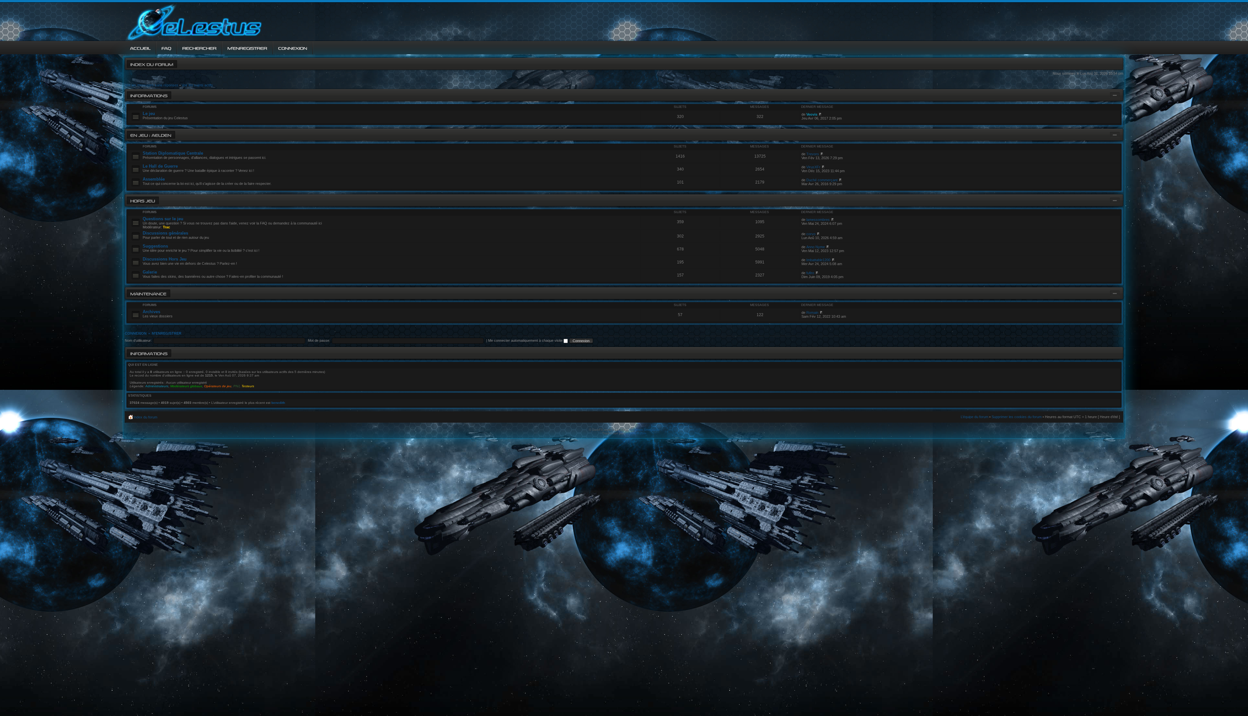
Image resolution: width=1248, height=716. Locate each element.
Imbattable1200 (818, 260)
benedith (278, 402)
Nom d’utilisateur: (138, 340)
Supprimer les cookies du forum (1017, 417)
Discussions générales (165, 233)
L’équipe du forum (974, 417)
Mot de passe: (319, 340)
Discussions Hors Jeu (165, 259)
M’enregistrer (166, 333)
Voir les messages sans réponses (151, 85)
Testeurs (247, 386)
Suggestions (155, 246)
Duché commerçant (822, 180)
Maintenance (148, 293)
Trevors (812, 154)
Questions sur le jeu (163, 218)
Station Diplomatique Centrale (173, 153)
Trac (166, 227)
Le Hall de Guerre (160, 166)
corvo (810, 234)
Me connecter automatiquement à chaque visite (526, 340)
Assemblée (154, 179)
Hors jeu (142, 200)
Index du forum (151, 64)
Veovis (811, 114)
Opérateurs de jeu (217, 386)
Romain (812, 312)
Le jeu (149, 113)
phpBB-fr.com (636, 433)
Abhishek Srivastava (644, 429)
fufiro (810, 273)
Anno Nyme (815, 247)
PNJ (236, 386)
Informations (148, 95)
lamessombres (818, 220)
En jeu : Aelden (150, 135)
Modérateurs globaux (186, 386)
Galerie (150, 272)
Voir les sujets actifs (197, 85)
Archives (151, 311)
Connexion (136, 333)
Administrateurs (156, 386)
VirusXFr (813, 167)
